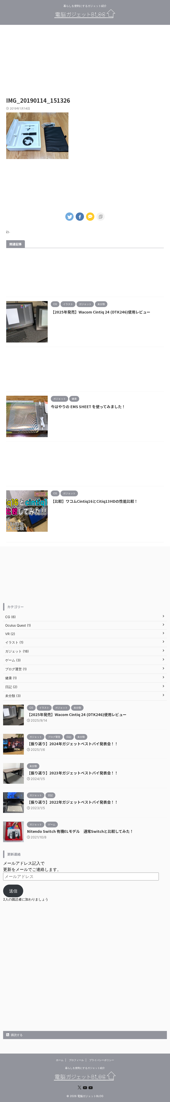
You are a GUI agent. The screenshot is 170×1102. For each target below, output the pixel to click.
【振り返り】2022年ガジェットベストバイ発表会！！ (72, 802)
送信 (13, 891)
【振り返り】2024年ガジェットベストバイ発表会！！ (72, 743)
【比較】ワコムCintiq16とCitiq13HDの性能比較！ (94, 501)
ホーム (59, 1060)
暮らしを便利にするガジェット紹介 (85, 1067)
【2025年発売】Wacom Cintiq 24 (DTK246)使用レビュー (100, 312)
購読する (16, 1035)
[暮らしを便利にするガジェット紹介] (85, 15)
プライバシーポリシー (101, 1060)
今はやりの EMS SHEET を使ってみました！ (88, 406)
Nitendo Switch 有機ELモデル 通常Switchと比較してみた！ (80, 831)
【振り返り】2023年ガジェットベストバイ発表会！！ (72, 772)
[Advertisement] (85, 58)
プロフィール (76, 1060)
